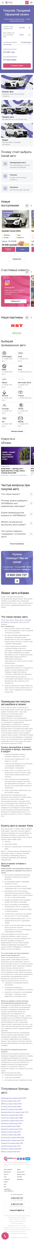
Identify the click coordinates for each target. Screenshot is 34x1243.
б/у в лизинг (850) (12, 1137)
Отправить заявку (17, 65)
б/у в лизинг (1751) (15, 1112)
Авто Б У (6, 1174)
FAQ (5, 1186)
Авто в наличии (8, 1169)
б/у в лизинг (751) (11, 1146)
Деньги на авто (21, 1174)
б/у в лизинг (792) (12, 1143)
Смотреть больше (17, 431)
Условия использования (17, 1223)
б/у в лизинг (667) (11, 1149)
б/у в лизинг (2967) (11, 1104)
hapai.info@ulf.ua (17, 1210)
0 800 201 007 (17, 1204)
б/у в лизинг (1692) (12, 1115)
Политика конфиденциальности (17, 1221)
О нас (5, 1177)
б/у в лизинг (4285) (13, 1098)
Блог (5, 1184)
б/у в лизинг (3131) (11, 1101)
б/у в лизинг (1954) (11, 1109)
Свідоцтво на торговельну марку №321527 (15, 1233)
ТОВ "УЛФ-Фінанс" (14, 1227)
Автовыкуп (7, 1179)
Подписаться (15, 301)
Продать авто (20, 1172)
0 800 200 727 (17, 575)
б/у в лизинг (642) (10, 1152)
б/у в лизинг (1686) (12, 1118)
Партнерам (20, 1179)
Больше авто (17, 259)
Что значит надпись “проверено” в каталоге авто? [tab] (13, 534)
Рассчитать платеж (8, 249)
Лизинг (19, 1169)
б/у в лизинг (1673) (12, 1121)
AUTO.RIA (19, 1177)
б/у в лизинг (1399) (10, 1126)
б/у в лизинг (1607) (11, 1123)
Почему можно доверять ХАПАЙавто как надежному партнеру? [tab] (14, 503)
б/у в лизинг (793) (12, 1140)
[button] (27, 205)
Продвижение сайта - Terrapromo (17, 1225)
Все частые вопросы (17, 543)
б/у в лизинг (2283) (11, 1106)
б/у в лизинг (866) (11, 1135)
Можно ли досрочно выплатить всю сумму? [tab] (13, 523)
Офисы (5, 1181)
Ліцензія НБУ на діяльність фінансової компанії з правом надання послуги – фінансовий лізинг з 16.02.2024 (17, 1229)
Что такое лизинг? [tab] (10, 494)
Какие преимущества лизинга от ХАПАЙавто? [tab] (13, 514)
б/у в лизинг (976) (11, 1132)
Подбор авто (7, 1172)
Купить (22, 249)
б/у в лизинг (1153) (11, 1129)
